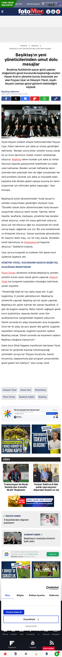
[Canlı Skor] (53, 11)
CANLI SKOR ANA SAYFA (7, 3)
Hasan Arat (25, 390)
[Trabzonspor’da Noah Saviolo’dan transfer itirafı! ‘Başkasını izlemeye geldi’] (16, 473)
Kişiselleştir (29, 619)
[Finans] (31, 501)
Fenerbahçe (30, 242)
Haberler (23, 45)
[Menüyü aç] (2, 12)
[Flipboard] (35, 98)
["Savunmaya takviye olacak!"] (46, 439)
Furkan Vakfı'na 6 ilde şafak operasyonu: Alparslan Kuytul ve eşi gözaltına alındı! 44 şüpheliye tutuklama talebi (46, 491)
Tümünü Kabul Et (14, 612)
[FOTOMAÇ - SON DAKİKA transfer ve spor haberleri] (31, 11)
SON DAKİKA (48, 648)
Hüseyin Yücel (9, 390)
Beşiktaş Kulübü (26, 397)
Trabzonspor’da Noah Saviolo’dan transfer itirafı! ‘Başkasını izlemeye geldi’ (16, 488)
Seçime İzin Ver (31, 626)
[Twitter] (15, 98)
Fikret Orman (8, 272)
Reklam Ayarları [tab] (37, 595)
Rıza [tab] (7, 595)
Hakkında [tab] (54, 595)
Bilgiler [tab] (20, 595)
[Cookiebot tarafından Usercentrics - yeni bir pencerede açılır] (46, 588)
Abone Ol (52, 554)
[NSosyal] (25, 98)
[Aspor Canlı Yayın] (48, 11)
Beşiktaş (35, 45)
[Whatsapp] (44, 98)
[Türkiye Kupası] (58, 11)
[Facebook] (6, 98)
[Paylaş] (56, 98)
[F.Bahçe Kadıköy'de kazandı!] (15, 439)
